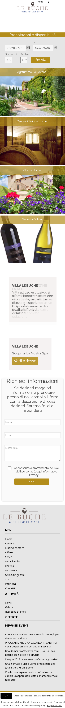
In (6, 42)
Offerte (11, 617)
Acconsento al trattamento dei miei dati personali (36, 471)
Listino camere (14, 548)
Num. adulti (11, 54)
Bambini (24, 54)
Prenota (41, 59)
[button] (28, 47)
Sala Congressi (14, 575)
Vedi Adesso (25, 360)
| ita (46, 1)
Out (34, 42)
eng (40, 1)
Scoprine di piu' (54, 705)
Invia (32, 481)
